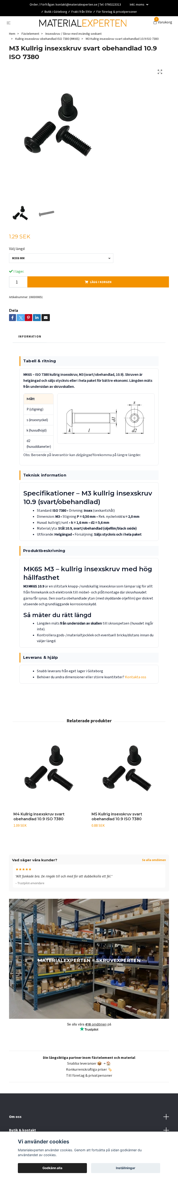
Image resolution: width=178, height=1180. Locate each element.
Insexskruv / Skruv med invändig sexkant (73, 50)
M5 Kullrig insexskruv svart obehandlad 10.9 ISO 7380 (117, 833)
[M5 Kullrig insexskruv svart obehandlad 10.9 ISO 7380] (128, 788)
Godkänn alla (52, 1168)
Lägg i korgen (100, 299)
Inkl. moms (137, 4)
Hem (12, 50)
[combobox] (61, 275)
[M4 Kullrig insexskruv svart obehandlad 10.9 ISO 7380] (49, 788)
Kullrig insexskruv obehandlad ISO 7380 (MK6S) (47, 56)
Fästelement (30, 50)
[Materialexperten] (87, 31)
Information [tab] (29, 353)
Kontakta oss (135, 694)
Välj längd (17, 265)
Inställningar (125, 1168)
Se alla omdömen (154, 877)
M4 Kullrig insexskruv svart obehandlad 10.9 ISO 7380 (38, 833)
